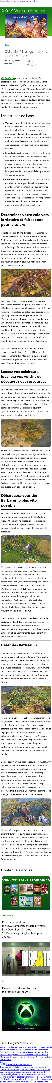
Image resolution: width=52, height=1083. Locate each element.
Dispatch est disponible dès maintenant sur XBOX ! (19, 989)
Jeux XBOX (19, 1047)
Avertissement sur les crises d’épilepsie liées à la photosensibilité (24, 1053)
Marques (16, 1079)
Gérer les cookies (32, 1076)
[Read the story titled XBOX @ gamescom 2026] (26, 1014)
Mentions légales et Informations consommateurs (23, 1074)
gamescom (6, 1036)
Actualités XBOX (13, 1049)
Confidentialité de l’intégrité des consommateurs (23, 1066)
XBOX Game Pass (8, 915)
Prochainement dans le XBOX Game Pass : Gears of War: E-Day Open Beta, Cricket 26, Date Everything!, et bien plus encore (24, 929)
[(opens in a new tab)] (26, 959)
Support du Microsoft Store (22, 1057)
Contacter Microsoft (9, 1069)
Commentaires (44, 1049)
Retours (39, 1057)
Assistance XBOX (29, 1049)
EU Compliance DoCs (26, 1081)
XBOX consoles (7, 1047)
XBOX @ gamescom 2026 (17, 1043)
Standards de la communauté (13, 1052)
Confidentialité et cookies (12, 1076)
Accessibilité (42, 1081)
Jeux (7, 45)
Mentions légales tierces (31, 1079)
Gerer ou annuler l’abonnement (30, 1071)
